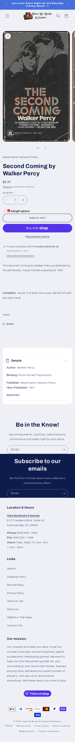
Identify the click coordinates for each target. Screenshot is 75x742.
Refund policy (23, 726)
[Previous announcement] (6, 5)
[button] (7, 16)
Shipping (7, 187)
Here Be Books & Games (35, 721)
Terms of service (61, 726)
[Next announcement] (68, 5)
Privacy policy (41, 726)
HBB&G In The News (19, 617)
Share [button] (10, 324)
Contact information (48, 731)
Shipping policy (27, 731)
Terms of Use (15, 601)
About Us (12, 609)
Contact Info (14, 625)
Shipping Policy (16, 577)
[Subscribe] (64, 449)
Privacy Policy (15, 593)
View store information (20, 256)
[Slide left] (29, 148)
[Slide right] (45, 148)
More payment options (37, 237)
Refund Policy (15, 585)
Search (11, 568)
